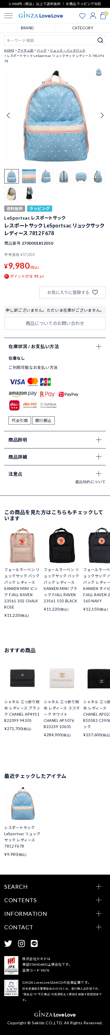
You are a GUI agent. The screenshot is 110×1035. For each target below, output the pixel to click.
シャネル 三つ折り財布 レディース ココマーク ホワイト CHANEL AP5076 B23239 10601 (62, 714)
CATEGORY (82, 28)
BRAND (27, 28)
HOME (9, 50)
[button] (102, 115)
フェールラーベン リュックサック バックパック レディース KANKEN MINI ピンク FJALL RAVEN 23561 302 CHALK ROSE (22, 588)
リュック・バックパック (67, 50)
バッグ (42, 50)
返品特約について (90, 481)
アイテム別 (25, 50)
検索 (100, 40)
